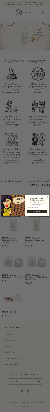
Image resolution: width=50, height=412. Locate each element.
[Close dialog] (47, 196)
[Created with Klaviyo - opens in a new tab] (25, 216)
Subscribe (37, 211)
